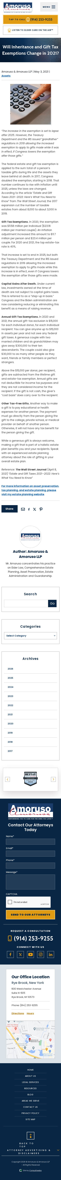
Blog (30, 1094)
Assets (6, 76)
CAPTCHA (11, 894)
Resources (30, 1088)
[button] (7, 779)
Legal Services (30, 1082)
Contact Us (30, 1107)
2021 (10, 714)
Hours (30, 1013)
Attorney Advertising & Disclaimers (29, 1152)
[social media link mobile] (10, 954)
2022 (10, 705)
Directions (18, 1013)
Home (30, 1069)
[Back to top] (30, 1135)
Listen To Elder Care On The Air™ (32, 30)
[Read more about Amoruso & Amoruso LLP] (30, 527)
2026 (10, 668)
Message (11, 872)
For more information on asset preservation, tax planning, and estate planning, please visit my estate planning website (30, 490)
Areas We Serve (30, 1100)
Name (10, 836)
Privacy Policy (30, 1113)
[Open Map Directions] (30, 1022)
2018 (10, 742)
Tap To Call (30, 19)
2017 (10, 751)
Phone (10, 860)
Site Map (30, 1119)
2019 (10, 732)
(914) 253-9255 (29, 1005)
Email (9, 848)
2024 (10, 687)
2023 (10, 696)
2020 (10, 723)
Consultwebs (35, 1170)
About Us (30, 1076)
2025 (10, 677)
